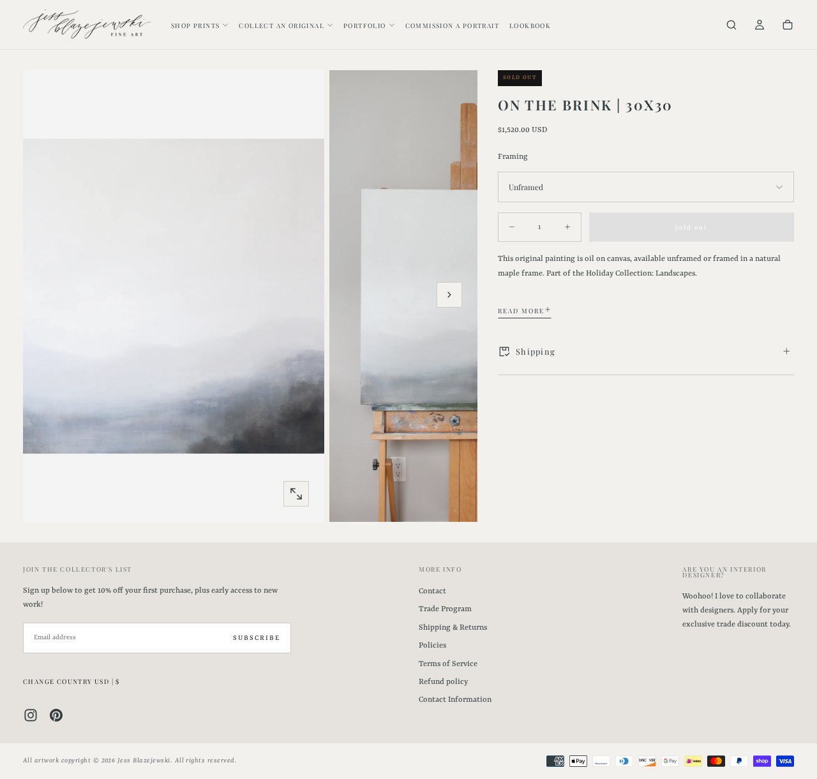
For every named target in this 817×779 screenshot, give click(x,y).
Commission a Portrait (452, 25)
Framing (513, 156)
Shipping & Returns (453, 627)
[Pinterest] (56, 715)
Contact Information (455, 699)
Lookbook (530, 25)
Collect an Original (281, 25)
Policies (432, 645)
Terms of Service (448, 664)
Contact (432, 591)
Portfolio (364, 25)
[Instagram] (30, 715)
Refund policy (443, 682)
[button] (731, 26)
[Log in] (759, 26)
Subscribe (256, 638)
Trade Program (445, 609)
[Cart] (787, 26)
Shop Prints (195, 25)
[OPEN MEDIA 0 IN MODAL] (296, 493)
